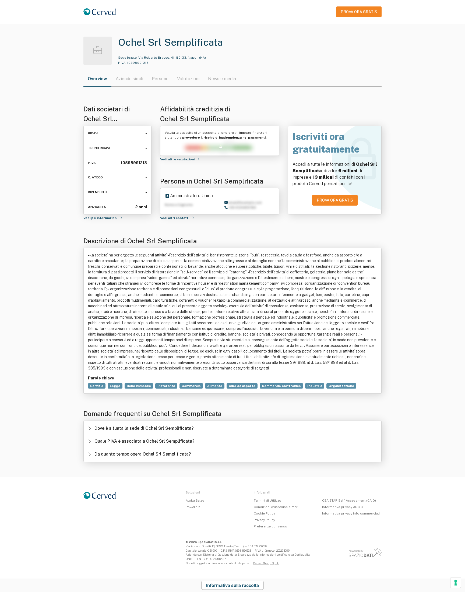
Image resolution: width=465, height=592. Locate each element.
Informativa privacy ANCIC (342, 507)
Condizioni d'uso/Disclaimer (276, 507)
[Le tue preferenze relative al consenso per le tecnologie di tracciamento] (455, 582)
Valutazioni (188, 78)
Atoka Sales (195, 500)
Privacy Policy (264, 520)
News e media (222, 78)
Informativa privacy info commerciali (351, 513)
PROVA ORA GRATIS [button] (359, 12)
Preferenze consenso (270, 526)
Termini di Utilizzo (267, 500)
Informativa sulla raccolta (232, 585)
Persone (160, 78)
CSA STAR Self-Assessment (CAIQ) (349, 500)
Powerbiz (193, 507)
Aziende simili (129, 78)
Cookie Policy (264, 513)
